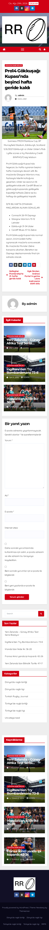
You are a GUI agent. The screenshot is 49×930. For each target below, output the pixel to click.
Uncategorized (12, 717)
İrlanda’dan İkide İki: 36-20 (22, 400)
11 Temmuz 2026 (17, 798)
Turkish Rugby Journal (16, 696)
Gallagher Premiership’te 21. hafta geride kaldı (16, 275)
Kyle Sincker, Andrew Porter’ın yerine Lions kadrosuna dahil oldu (32, 277)
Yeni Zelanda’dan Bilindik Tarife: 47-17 (24, 663)
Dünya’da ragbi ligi (34, 917)
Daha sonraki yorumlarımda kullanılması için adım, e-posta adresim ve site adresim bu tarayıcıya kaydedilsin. (24, 554)
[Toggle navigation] (23, 49)
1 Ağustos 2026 (17, 768)
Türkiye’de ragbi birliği (12, 924)
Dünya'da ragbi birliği (14, 65)
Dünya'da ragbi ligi (14, 689)
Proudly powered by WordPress (15, 907)
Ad (7, 495)
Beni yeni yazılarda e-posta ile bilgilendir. (20, 587)
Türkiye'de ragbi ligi (15, 710)
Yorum (9, 440)
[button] (40, 49)
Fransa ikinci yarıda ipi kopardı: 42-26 (24, 656)
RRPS (44, 924)
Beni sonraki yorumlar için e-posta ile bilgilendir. (23, 573)
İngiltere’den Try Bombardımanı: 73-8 (22, 371)
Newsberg (40, 907)
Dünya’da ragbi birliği (15, 917)
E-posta (9, 511)
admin (21, 95)
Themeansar (24, 911)
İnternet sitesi (11, 527)
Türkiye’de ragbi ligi (31, 924)
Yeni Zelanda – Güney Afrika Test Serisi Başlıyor (23, 343)
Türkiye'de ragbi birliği (16, 703)
